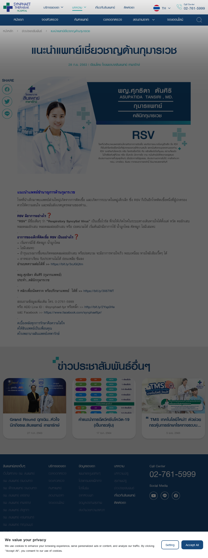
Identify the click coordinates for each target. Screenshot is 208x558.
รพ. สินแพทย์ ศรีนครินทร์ (18, 517)
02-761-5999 (194, 8)
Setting (170, 544)
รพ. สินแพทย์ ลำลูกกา (16, 510)
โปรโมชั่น (84, 488)
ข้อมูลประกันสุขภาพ (90, 502)
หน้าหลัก (8, 31)
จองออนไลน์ (56, 502)
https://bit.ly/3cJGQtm (67, 264)
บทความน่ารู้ (121, 473)
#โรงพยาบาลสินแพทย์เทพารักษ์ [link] (38, 333)
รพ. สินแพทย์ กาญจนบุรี (18, 524)
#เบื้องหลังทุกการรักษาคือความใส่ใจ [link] (41, 323)
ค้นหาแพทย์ (55, 488)
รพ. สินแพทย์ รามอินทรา (17, 480)
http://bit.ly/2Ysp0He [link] (99, 306)
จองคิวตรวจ (56, 480)
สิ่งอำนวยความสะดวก (92, 510)
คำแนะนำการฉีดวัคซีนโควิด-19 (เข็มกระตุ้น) (104, 422)
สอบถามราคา (56, 495)
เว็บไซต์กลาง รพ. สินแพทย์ (19, 473)
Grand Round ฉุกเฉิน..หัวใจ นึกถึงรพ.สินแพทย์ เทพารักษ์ (35, 422)
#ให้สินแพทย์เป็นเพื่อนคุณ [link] (34, 328)
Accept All (192, 544)
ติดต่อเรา (120, 502)
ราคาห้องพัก (86, 495)
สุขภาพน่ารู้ (120, 480)
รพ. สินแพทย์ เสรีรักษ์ (16, 495)
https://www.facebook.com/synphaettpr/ (73, 312)
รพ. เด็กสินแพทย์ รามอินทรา (20, 488)
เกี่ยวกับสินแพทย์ (124, 495)
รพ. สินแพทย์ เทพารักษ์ (17, 502)
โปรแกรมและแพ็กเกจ (90, 480)
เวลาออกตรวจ (57, 473)
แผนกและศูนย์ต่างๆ (89, 473)
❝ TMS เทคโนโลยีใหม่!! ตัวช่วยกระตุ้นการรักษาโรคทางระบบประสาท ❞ (173, 422)
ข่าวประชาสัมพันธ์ (32, 31)
